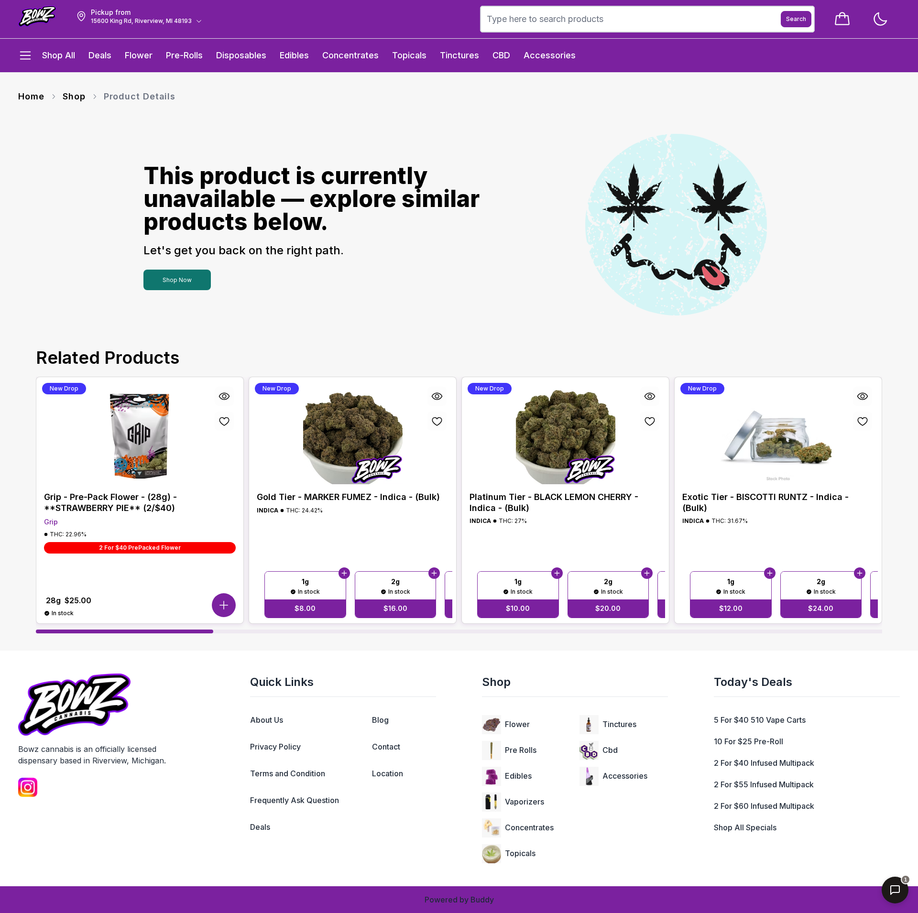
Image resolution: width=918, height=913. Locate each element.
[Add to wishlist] (224, 421)
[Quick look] (224, 396)
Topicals (520, 853)
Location (387, 773)
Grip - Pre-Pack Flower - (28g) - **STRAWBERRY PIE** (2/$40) (110, 502)
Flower (517, 724)
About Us (266, 720)
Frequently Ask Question (294, 800)
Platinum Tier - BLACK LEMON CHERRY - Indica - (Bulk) (554, 502)
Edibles (518, 776)
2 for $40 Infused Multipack (764, 763)
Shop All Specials (745, 827)
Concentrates (529, 827)
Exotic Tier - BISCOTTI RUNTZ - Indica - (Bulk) (765, 502)
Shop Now (177, 279)
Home (31, 96)
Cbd (610, 750)
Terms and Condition (287, 773)
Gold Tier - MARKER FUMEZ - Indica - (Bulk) (348, 497)
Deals (260, 827)
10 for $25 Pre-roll (748, 741)
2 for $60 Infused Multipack (764, 806)
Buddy (482, 899)
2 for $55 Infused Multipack (764, 784)
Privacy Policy (275, 746)
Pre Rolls (520, 750)
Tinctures (619, 724)
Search (796, 18)
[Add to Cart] (344, 573)
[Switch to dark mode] (880, 19)
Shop (74, 96)
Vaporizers (524, 801)
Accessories (624, 776)
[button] (224, 605)
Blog (380, 720)
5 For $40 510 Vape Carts (760, 720)
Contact (386, 746)
